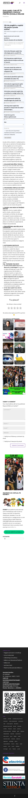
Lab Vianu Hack (8, 665)
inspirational (18, 733)
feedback (14, 731)
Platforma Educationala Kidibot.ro (13, 668)
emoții (14, 728)
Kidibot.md (7, 663)
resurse (12, 743)
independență (6, 733)
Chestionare (6, 16)
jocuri (11, 736)
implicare (22, 731)
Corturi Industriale (9, 655)
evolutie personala (7, 731)
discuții (14, 726)
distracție (19, 726)
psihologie (11, 741)
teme (10, 748)
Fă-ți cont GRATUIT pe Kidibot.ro (14, 532)
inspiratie (12, 733)
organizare (5, 741)
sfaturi (17, 743)
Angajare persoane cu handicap (12, 653)
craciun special (10, 723)
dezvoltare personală (7, 726)
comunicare (20, 721)
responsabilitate (6, 743)
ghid (18, 731)
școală (18, 748)
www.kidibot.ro (12, 527)
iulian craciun (6, 736)
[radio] (8, 308)
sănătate (17, 746)
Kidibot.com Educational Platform (13, 660)
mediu (19, 736)
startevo (5, 746)
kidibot (15, 736)
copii (4, 723)
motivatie (13, 738)
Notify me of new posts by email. (13, 441)
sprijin (21, 743)
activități (9, 718)
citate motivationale (13, 721)
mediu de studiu (6, 738)
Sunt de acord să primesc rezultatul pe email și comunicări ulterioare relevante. (13, 132)
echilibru (5, 728)
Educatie (10, 728)
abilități (4, 718)
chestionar (5, 721)
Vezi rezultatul (8, 137)
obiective (18, 738)
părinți (16, 741)
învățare (14, 748)
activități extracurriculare (18, 718)
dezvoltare (16, 723)
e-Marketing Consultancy (10, 658)
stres (9, 746)
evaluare (19, 728)
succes (13, 746)
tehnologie (5, 748)
